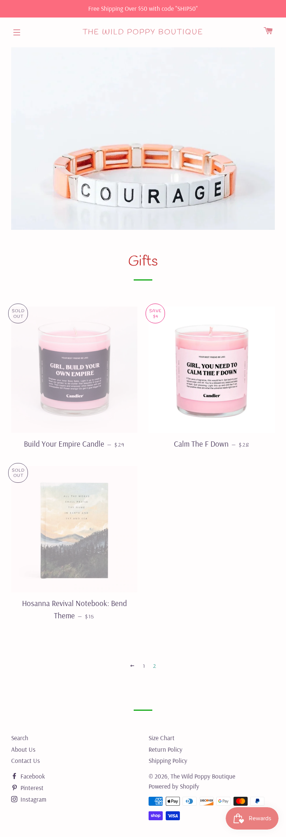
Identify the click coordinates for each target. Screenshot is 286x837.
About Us (23, 749)
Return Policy (165, 749)
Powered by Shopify (174, 786)
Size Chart (162, 738)
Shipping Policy (168, 760)
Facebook (32, 776)
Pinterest (31, 788)
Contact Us (25, 760)
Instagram (32, 799)
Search (19, 738)
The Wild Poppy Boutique (143, 32)
